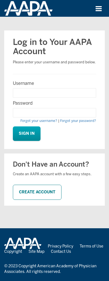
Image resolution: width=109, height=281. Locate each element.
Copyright (13, 251)
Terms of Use (91, 246)
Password (23, 103)
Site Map (36, 251)
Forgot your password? (78, 121)
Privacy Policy (60, 246)
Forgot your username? (38, 121)
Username (23, 83)
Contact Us (61, 251)
